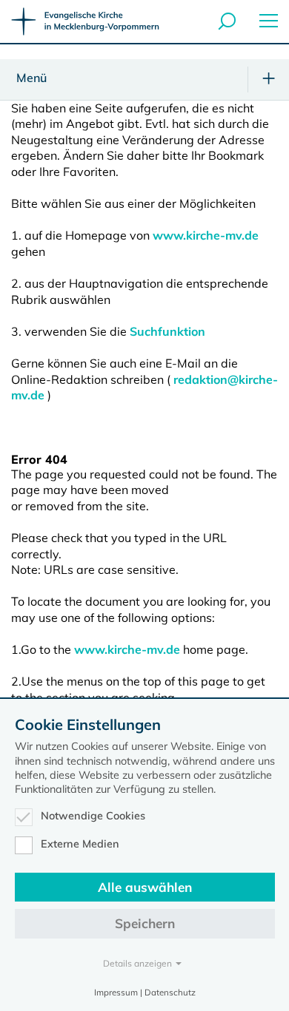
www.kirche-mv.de (206, 235)
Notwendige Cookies (93, 815)
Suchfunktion (167, 331)
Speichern (145, 923)
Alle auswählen (145, 887)
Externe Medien (80, 844)
